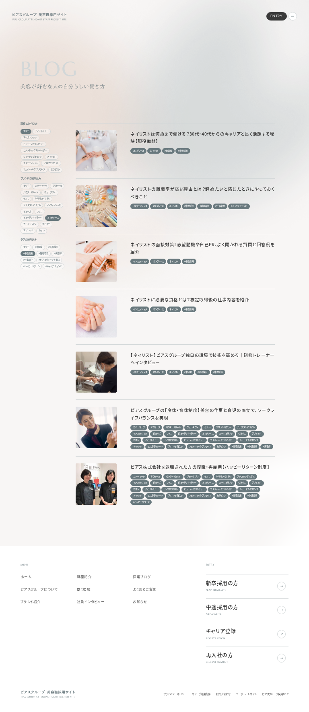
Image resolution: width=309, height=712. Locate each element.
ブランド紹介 (31, 602)
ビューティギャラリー (32, 217)
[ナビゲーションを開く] (292, 16)
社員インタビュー (91, 602)
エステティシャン (30, 163)
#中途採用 (28, 253)
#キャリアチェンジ (53, 266)
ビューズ (27, 211)
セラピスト (55, 169)
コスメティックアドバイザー (35, 150)
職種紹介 (84, 577)
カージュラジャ (30, 224)
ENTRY (276, 16)
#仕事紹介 (28, 259)
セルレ (26, 198)
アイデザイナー (41, 131)
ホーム (26, 577)
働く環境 (84, 589)
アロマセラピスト (51, 163)
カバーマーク (41, 185)
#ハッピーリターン (31, 266)
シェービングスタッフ (32, 156)
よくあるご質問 (145, 589)
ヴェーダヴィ (50, 192)
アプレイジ (28, 230)
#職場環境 (43, 253)
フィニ (39, 211)
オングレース (52, 217)
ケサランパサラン (42, 198)
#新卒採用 (53, 247)
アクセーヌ (57, 185)
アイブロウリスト (30, 137)
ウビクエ (46, 224)
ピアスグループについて (39, 589)
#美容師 (58, 253)
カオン (41, 230)
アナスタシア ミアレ (32, 205)
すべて (26, 131)
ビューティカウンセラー (33, 144)
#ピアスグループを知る (49, 259)
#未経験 (39, 247)
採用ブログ (141, 577)
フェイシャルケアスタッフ (34, 169)
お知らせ (140, 602)
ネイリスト (51, 156)
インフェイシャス (53, 205)
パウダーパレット (30, 192)
